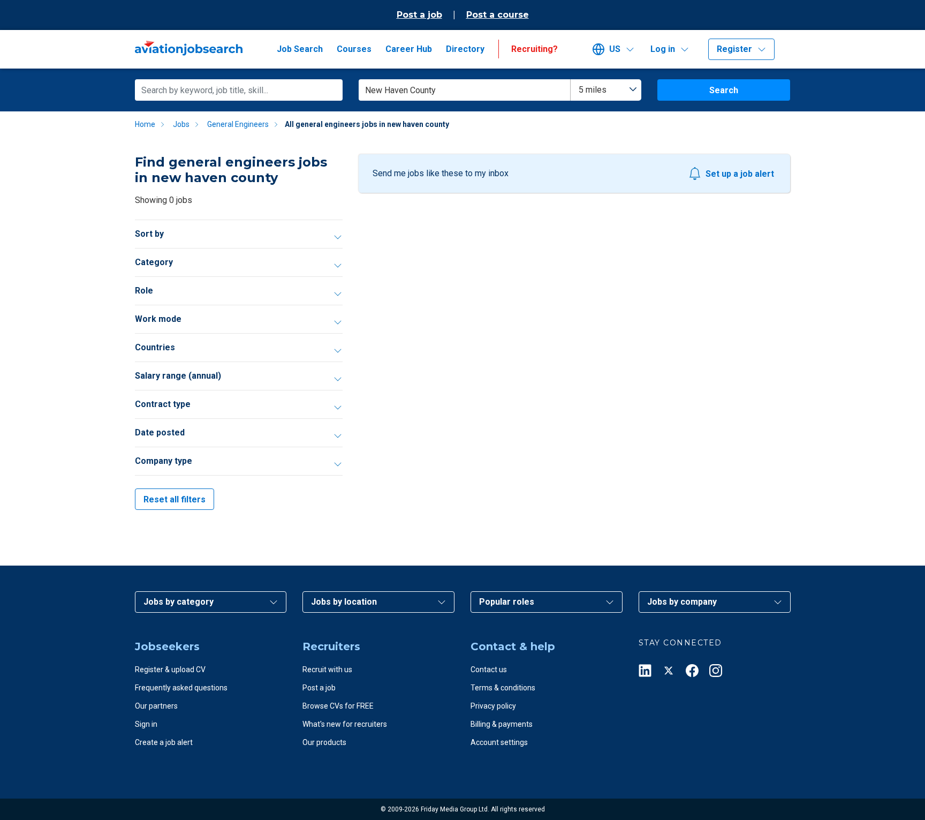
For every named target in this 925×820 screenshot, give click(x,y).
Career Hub (408, 49)
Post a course (497, 15)
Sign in (146, 724)
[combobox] (606, 90)
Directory (465, 49)
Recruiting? (534, 49)
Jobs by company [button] (682, 602)
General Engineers (238, 124)
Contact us (489, 669)
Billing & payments (502, 724)
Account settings (499, 742)
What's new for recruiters (344, 724)
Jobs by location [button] (344, 602)
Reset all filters (174, 499)
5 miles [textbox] (592, 90)
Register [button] (734, 49)
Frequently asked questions (181, 687)
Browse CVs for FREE (338, 706)
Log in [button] (662, 49)
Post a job (419, 15)
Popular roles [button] (506, 602)
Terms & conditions (503, 687)
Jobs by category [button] (178, 602)
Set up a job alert (740, 174)
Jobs (181, 124)
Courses (354, 49)
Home (145, 124)
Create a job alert (164, 742)
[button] (617, 49)
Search (723, 90)
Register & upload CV (170, 669)
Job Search (300, 49)
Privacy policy (493, 706)
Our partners (156, 706)
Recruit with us (327, 669)
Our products (324, 742)
